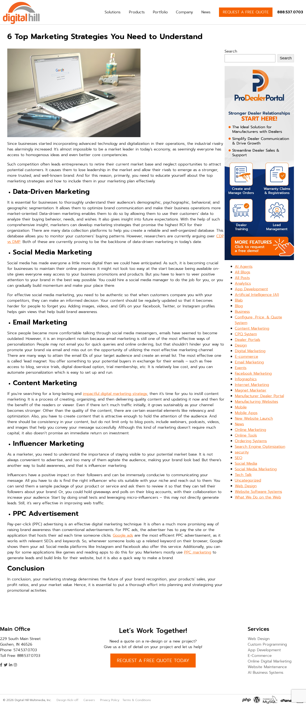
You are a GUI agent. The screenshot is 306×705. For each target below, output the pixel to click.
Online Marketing (250, 430)
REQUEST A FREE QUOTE (246, 12)
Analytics (243, 283)
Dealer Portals (247, 340)
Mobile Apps (246, 413)
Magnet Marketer (250, 390)
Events (240, 368)
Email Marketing (249, 362)
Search (231, 51)
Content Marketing (252, 328)
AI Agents (244, 266)
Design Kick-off (68, 700)
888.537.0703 (290, 12)
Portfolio (160, 12)
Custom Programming (267, 644)
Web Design (246, 486)
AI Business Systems (265, 672)
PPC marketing (197, 552)
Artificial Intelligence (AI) (257, 295)
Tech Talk (243, 475)
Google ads (123, 535)
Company (184, 12)
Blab (239, 300)
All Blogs (242, 272)
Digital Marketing (250, 351)
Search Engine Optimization (260, 447)
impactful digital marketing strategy (115, 394)
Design (241, 345)
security (242, 452)
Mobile (241, 407)
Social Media (246, 463)
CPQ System (246, 334)
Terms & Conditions (136, 700)
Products (137, 12)
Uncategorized (248, 480)
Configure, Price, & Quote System (258, 320)
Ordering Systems (251, 441)
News (205, 12)
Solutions (113, 12)
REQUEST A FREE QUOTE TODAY (153, 660)
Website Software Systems (258, 492)
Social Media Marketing (256, 469)
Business (242, 311)
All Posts (242, 278)
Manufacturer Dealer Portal (259, 396)
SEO (238, 458)
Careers (89, 700)
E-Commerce (260, 656)
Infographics (246, 379)
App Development (251, 289)
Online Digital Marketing (269, 661)
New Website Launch (254, 418)
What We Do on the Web (258, 497)
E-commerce (246, 356)
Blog (239, 306)
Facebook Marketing (253, 373)
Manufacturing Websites (256, 401)
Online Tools (246, 435)
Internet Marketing (252, 385)
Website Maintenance (267, 667)
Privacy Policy (109, 700)
